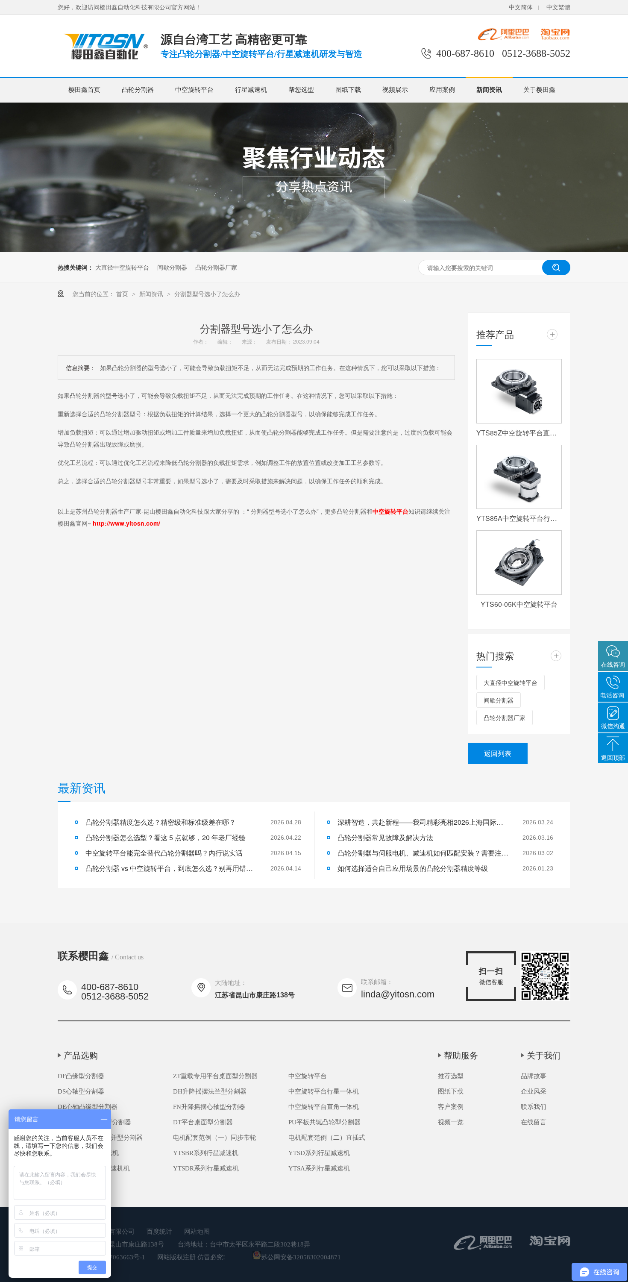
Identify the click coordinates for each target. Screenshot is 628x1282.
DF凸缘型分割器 (81, 1076)
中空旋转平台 (194, 89)
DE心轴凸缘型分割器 (87, 1106)
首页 (123, 293)
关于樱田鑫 (539, 89)
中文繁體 (558, 7)
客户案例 (451, 1106)
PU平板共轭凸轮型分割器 (324, 1122)
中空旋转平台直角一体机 (323, 1106)
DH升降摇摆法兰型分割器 (210, 1091)
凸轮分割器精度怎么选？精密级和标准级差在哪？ (160, 822)
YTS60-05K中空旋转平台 (519, 604)
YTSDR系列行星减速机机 (94, 1168)
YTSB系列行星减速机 (88, 1153)
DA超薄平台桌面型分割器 (94, 1122)
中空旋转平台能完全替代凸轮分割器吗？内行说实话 (164, 853)
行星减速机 (251, 89)
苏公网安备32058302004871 (301, 1257)
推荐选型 (451, 1076)
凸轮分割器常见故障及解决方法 (385, 837)
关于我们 (544, 1055)
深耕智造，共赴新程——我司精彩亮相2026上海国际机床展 (422, 822)
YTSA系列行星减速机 (319, 1168)
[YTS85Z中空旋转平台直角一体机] (519, 391)
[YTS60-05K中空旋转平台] (519, 562)
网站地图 (197, 1231)
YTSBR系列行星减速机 (205, 1153)
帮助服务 (461, 1055)
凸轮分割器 (138, 89)
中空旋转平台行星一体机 (323, 1091)
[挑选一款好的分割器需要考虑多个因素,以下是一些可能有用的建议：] (104, 61)
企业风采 (533, 1091)
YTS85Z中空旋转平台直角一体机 (519, 433)
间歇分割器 (172, 267)
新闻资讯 (489, 89)
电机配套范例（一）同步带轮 (214, 1137)
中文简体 (521, 7)
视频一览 (451, 1122)
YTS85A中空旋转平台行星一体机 (519, 518)
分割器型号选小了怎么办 (207, 293)
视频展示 (395, 89)
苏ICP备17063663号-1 (114, 1257)
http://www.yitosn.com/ (126, 523)
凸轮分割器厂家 (216, 267)
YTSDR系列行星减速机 (206, 1168)
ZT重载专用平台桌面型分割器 (215, 1076)
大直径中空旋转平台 (122, 267)
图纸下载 (348, 89)
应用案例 (442, 89)
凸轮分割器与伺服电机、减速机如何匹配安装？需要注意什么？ (422, 853)
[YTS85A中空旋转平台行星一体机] (519, 477)
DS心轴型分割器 (81, 1091)
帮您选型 (301, 89)
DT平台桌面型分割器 (203, 1122)
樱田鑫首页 (84, 89)
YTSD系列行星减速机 (319, 1153)
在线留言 (533, 1122)
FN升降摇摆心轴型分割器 (209, 1106)
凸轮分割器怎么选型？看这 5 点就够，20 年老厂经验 (165, 837)
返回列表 (497, 753)
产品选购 (81, 1055)
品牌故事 (533, 1076)
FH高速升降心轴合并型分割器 (100, 1137)
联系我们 (533, 1106)
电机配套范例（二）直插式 (326, 1137)
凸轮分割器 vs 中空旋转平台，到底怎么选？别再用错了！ (170, 868)
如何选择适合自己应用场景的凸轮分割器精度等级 (412, 868)
